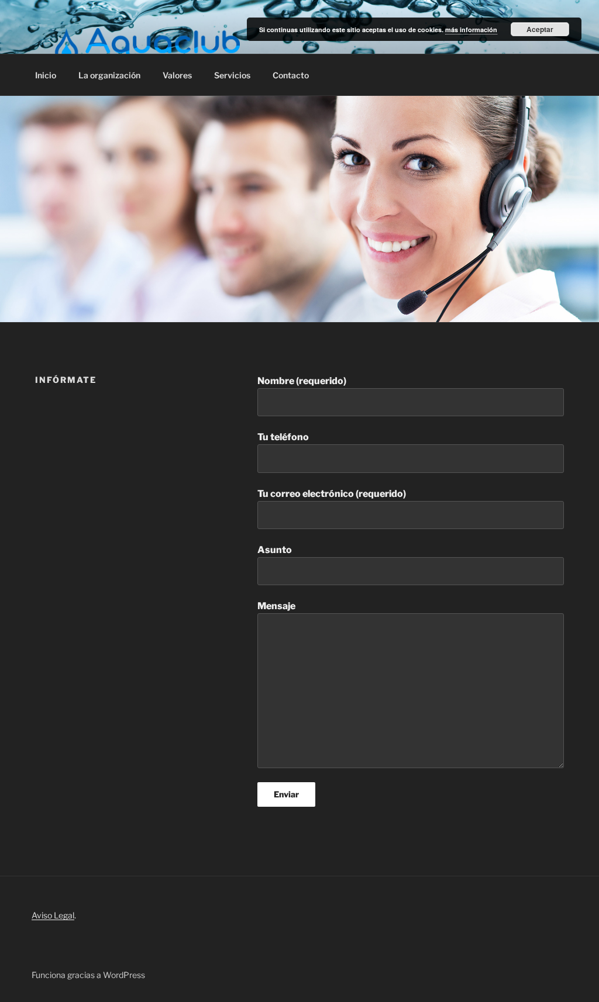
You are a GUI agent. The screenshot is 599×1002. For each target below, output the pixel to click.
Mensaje (276, 605)
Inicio (45, 75)
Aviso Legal (53, 915)
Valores (177, 75)
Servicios (232, 75)
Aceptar (539, 29)
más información (471, 29)
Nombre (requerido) (301, 380)
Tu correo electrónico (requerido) (331, 493)
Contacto (291, 75)
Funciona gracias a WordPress (88, 975)
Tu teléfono (283, 437)
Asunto (274, 549)
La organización (109, 75)
